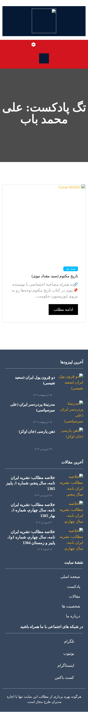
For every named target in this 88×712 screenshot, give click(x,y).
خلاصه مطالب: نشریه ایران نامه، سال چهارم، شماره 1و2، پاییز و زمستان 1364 (31, 537)
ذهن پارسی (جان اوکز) (37, 431)
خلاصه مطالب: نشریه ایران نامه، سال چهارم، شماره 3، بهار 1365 (33, 510)
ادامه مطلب (63, 309)
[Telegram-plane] (55, 44)
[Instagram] (40, 44)
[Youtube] (47, 44)
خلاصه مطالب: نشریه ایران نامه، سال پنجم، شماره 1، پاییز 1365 (30, 483)
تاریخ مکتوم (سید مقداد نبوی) (55, 276)
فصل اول (71, 268)
